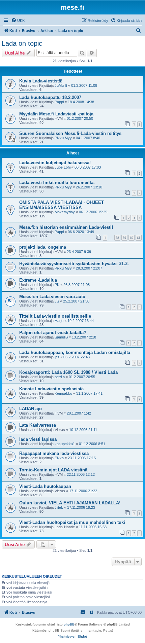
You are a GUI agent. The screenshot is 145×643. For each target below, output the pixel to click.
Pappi (59, 102)
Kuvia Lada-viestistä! (40, 80)
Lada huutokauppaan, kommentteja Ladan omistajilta (74, 352)
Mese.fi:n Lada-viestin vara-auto (52, 296)
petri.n (60, 377)
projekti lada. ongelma (42, 247)
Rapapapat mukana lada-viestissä (54, 453)
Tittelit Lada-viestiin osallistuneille (55, 316)
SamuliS (61, 337)
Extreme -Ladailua (38, 280)
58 (117, 238)
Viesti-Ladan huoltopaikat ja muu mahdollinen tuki (72, 522)
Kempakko (63, 393)
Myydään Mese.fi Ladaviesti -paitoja (56, 113)
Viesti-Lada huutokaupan (45, 486)
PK (57, 285)
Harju (59, 321)
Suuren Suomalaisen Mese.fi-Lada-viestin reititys (70, 133)
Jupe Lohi (62, 167)
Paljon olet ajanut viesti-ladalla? (52, 332)
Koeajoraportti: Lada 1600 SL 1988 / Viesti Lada (68, 372)
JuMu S (61, 85)
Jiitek (59, 507)
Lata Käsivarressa (37, 425)
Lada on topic (22, 43)
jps (57, 357)
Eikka (59, 458)
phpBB (69, 624)
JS (57, 301)
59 (124, 238)
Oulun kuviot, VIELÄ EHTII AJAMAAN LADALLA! (69, 502)
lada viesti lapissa (38, 439)
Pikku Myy (63, 138)
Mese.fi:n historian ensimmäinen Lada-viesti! (66, 227)
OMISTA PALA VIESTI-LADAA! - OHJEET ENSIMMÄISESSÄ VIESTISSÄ (61, 205)
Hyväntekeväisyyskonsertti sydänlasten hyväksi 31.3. (74, 263)
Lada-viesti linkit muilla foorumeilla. (57, 182)
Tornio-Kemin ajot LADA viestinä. (54, 469)
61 (138, 238)
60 (131, 238)
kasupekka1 (65, 444)
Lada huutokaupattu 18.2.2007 (50, 97)
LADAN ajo (30, 408)
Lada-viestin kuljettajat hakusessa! (55, 162)
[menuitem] (18, 20)
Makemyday (65, 212)
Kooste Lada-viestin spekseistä (51, 388)
